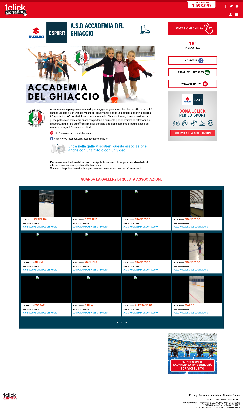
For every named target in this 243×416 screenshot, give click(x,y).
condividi (191, 60)
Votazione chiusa (189, 28)
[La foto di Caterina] (96, 203)
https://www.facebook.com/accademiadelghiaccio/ (81, 138)
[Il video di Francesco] (197, 203)
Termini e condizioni (210, 395)
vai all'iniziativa (191, 84)
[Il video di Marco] (197, 289)
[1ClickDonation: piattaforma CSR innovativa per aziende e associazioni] (15, 16)
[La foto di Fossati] (46, 289)
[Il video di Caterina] (46, 203)
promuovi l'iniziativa (191, 72)
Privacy (193, 395)
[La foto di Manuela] (96, 246)
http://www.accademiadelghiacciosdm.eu (75, 133)
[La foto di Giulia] (96, 289)
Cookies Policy (231, 395)
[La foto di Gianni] (46, 246)
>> (125, 322)
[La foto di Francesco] (146, 203)
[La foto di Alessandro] (146, 289)
